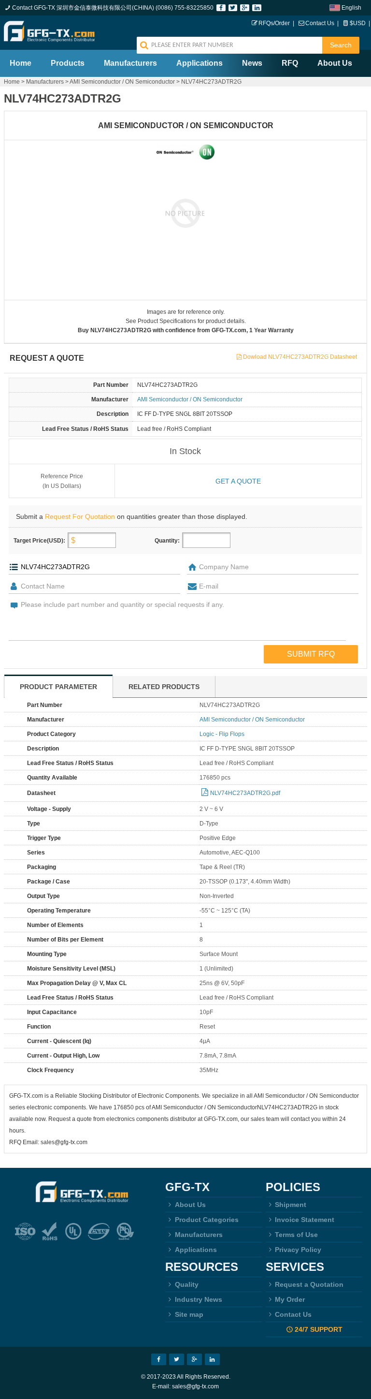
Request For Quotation (80, 516)
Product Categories (207, 1219)
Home (20, 63)
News (252, 63)
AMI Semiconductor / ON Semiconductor (122, 81)
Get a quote (238, 481)
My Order (290, 1299)
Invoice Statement (304, 1219)
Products (68, 63)
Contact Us (319, 23)
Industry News (198, 1299)
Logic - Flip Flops (222, 734)
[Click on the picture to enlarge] (185, 213)
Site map (189, 1314)
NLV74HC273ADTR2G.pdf (245, 793)
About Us (334, 63)
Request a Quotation (309, 1284)
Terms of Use (296, 1234)
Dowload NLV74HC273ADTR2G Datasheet (300, 356)
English (351, 7)
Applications (199, 63)
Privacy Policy (298, 1249)
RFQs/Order (274, 23)
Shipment (290, 1204)
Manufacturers (130, 63)
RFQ (290, 63)
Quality (187, 1284)
